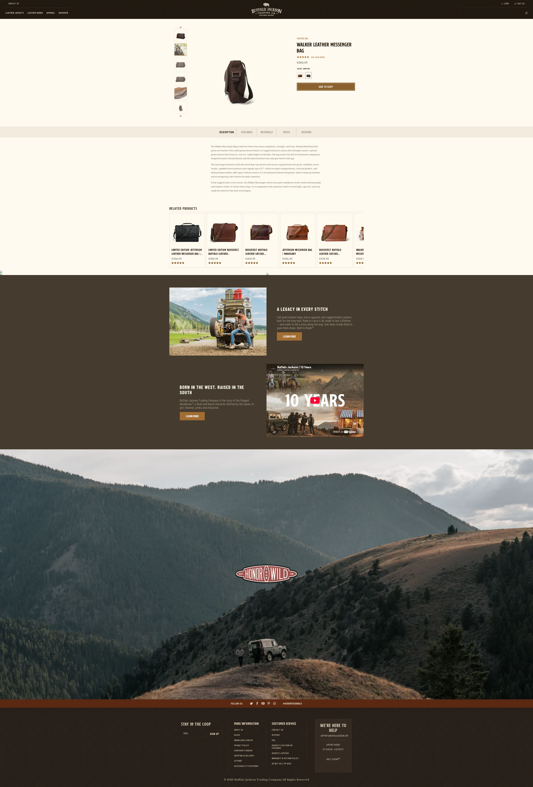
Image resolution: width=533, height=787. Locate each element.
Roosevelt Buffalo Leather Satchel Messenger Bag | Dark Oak (260, 252)
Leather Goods (35, 12)
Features (246, 132)
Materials (267, 132)
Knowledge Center (243, 740)
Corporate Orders (243, 750)
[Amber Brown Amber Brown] (300, 75)
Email (185, 733)
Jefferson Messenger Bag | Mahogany (297, 252)
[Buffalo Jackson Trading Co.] (266, 9)
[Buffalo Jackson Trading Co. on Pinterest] (269, 704)
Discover (63, 12)
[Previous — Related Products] (173, 239)
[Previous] (193, 74)
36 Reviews (320, 57)
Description (226, 132)
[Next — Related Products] (359, 236)
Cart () (521, 3)
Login (506, 3)
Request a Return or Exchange (282, 746)
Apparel (50, 12)
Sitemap (238, 760)
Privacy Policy (241, 745)
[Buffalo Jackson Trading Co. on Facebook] (257, 704)
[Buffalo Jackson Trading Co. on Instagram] (275, 704)
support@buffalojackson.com (334, 735)
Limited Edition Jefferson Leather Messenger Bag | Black (187, 252)
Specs (286, 132)
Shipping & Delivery (244, 755)
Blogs (237, 735)
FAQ (273, 740)
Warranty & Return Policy (285, 758)
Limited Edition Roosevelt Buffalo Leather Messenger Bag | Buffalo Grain (223, 252)
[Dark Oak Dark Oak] (308, 75)
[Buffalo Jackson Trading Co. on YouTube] (263, 704)
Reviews (306, 132)
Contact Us (13, 3)
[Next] (280, 74)
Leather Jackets (15, 12)
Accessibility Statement (246, 766)
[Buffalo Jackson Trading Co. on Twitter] (251, 704)
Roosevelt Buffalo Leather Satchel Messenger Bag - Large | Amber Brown (333, 252)
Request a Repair (280, 753)
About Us (238, 729)
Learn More (289, 336)
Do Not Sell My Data (281, 763)
